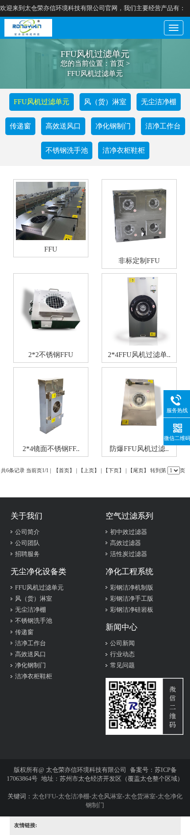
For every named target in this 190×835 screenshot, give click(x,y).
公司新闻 (122, 643)
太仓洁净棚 (73, 796)
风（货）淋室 (105, 101)
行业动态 (122, 654)
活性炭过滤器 (128, 554)
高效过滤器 (125, 543)
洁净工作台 (163, 126)
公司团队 (27, 543)
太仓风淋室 (106, 796)
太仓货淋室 (140, 796)
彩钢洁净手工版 (131, 598)
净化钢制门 (113, 126)
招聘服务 (27, 554)
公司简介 (27, 532)
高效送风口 (63, 126)
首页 (117, 63)
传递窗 (20, 126)
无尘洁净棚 (158, 101)
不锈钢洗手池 (67, 150)
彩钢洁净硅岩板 (131, 609)
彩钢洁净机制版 (131, 587)
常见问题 (122, 665)
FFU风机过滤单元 (39, 587)
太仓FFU (44, 796)
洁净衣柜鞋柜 (124, 150)
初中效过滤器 (128, 532)
